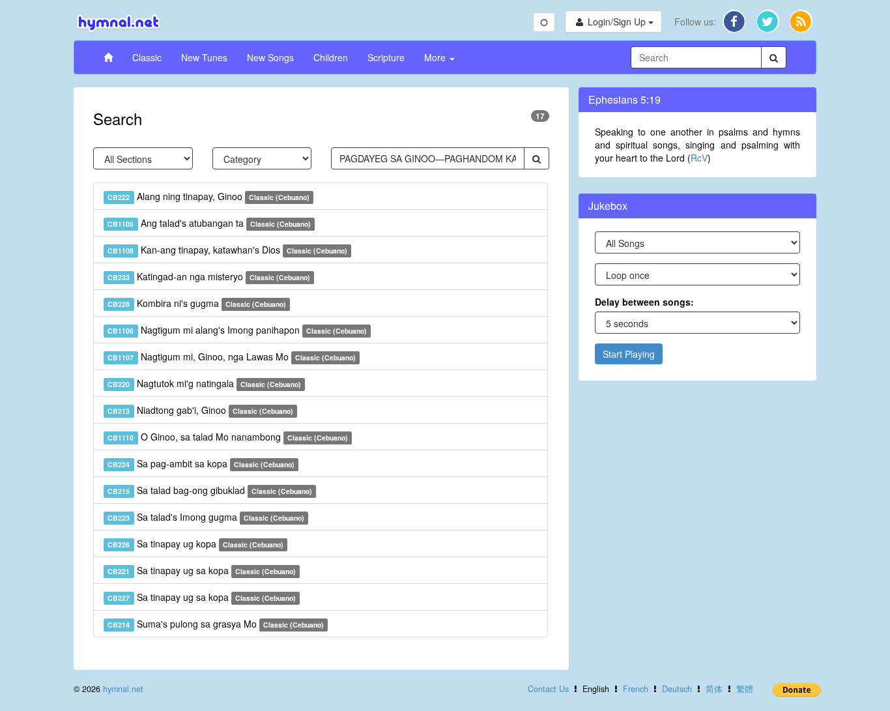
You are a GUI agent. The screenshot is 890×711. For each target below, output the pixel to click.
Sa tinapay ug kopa (195, 543)
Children (330, 57)
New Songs (270, 57)
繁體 (744, 689)
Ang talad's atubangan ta (209, 222)
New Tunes (204, 57)
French (635, 689)
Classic (147, 57)
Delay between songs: (644, 301)
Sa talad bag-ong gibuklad (210, 490)
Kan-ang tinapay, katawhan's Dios (227, 249)
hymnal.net (123, 689)
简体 (714, 689)
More (436, 57)
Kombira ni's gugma (197, 303)
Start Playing (629, 353)
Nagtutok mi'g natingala (204, 383)
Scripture (386, 57)
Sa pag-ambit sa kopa (201, 463)
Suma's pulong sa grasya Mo (216, 623)
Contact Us (548, 689)
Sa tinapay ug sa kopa (202, 570)
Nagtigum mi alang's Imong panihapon (237, 329)
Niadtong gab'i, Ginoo (200, 409)
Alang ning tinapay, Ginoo (208, 196)
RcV (699, 157)
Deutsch (677, 689)
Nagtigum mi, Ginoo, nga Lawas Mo (232, 356)
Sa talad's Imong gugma (206, 516)
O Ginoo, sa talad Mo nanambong (228, 436)
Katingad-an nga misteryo (209, 276)
